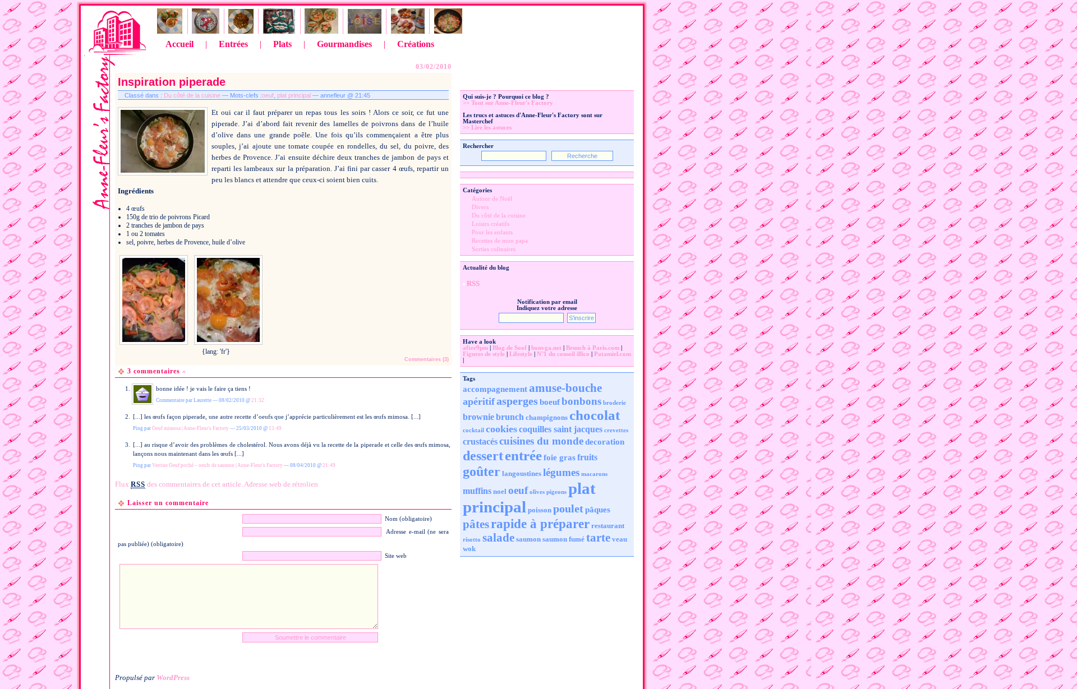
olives (537, 492)
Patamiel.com (612, 354)
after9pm (475, 348)
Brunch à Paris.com (592, 348)
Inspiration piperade (171, 82)
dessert (483, 455)
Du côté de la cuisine (192, 95)
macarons (594, 474)
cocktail (473, 430)
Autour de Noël (492, 199)
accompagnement (495, 389)
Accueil (179, 44)
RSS (473, 283)
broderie (614, 403)
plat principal (294, 95)
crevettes (616, 430)
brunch (510, 416)
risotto (472, 540)
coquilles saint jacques (560, 429)
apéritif (479, 401)
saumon (528, 539)
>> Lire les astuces (487, 127)
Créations (415, 44)
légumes (561, 472)
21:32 (257, 400)
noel (500, 491)
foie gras (560, 457)
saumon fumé (563, 539)
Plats (282, 44)
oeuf (268, 95)
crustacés (480, 441)
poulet (568, 508)
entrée (523, 455)
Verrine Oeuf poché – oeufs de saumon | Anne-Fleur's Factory (217, 465)
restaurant (607, 525)
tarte (598, 537)
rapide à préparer (540, 523)
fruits (587, 457)
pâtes (476, 524)
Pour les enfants (492, 232)
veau (619, 539)
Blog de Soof (510, 348)
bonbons (581, 401)
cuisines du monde (541, 441)
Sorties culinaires (494, 249)
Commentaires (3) (426, 359)
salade (498, 537)
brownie (478, 416)
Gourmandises (344, 44)
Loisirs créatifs (490, 224)
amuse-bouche (565, 388)
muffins (477, 490)
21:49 (329, 465)
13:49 (275, 428)
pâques (597, 509)
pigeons (556, 492)
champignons (547, 417)
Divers (480, 207)
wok (469, 548)
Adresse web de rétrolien (281, 484)
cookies (501, 428)
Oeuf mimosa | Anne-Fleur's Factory (190, 428)
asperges (517, 401)
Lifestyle (520, 354)
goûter (481, 471)
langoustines (521, 473)
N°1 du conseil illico (563, 354)
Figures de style (484, 354)
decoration (604, 441)
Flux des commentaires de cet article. (179, 484)
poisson (539, 510)
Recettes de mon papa (500, 241)
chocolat (594, 415)
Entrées (233, 44)
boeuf (550, 401)
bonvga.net (546, 348)
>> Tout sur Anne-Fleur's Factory (508, 103)
